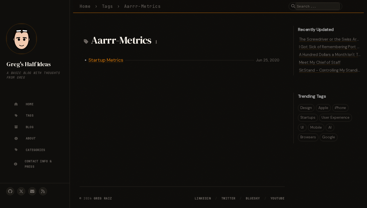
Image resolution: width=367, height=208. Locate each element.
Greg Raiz (103, 198)
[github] (10, 191)
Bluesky (253, 198)
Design (306, 107)
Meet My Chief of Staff (319, 62)
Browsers (308, 137)
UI (302, 127)
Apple (323, 107)
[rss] (43, 191)
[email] (32, 191)
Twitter (228, 198)
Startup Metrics (105, 60)
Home (85, 6)
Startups (307, 117)
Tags (107, 6)
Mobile (316, 127)
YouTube (278, 198)
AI (330, 127)
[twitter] (21, 191)
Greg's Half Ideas (28, 64)
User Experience (336, 117)
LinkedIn (203, 198)
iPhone (340, 107)
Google (328, 137)
